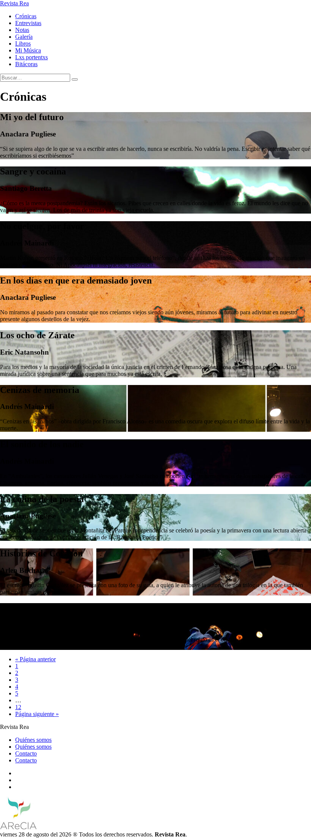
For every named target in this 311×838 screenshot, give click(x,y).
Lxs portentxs (31, 57)
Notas (22, 30)
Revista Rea (14, 3)
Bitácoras (26, 64)
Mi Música (28, 50)
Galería (24, 36)
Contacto (26, 753)
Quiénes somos (33, 740)
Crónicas (25, 16)
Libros (23, 43)
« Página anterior (35, 659)
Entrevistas (28, 23)
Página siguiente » (37, 714)
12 (18, 707)
